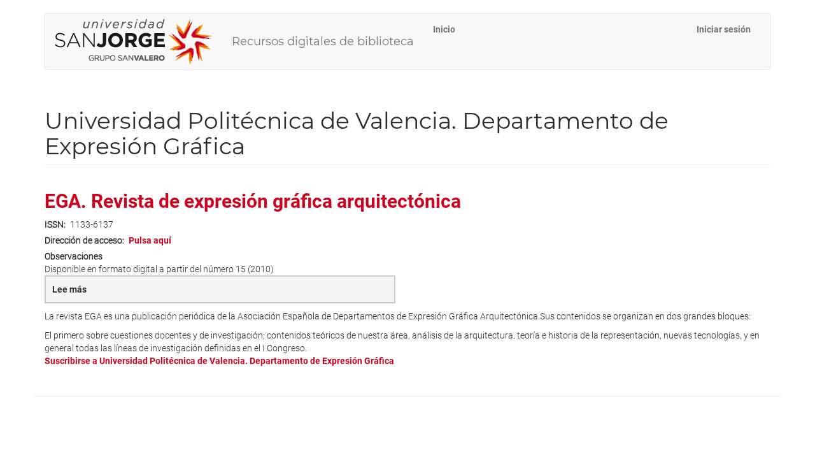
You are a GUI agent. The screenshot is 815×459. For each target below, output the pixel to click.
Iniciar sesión (724, 29)
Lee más (99, 293)
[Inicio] (138, 41)
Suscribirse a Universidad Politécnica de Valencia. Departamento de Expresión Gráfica (219, 361)
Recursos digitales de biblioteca (323, 41)
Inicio (444, 29)
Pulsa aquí (150, 240)
